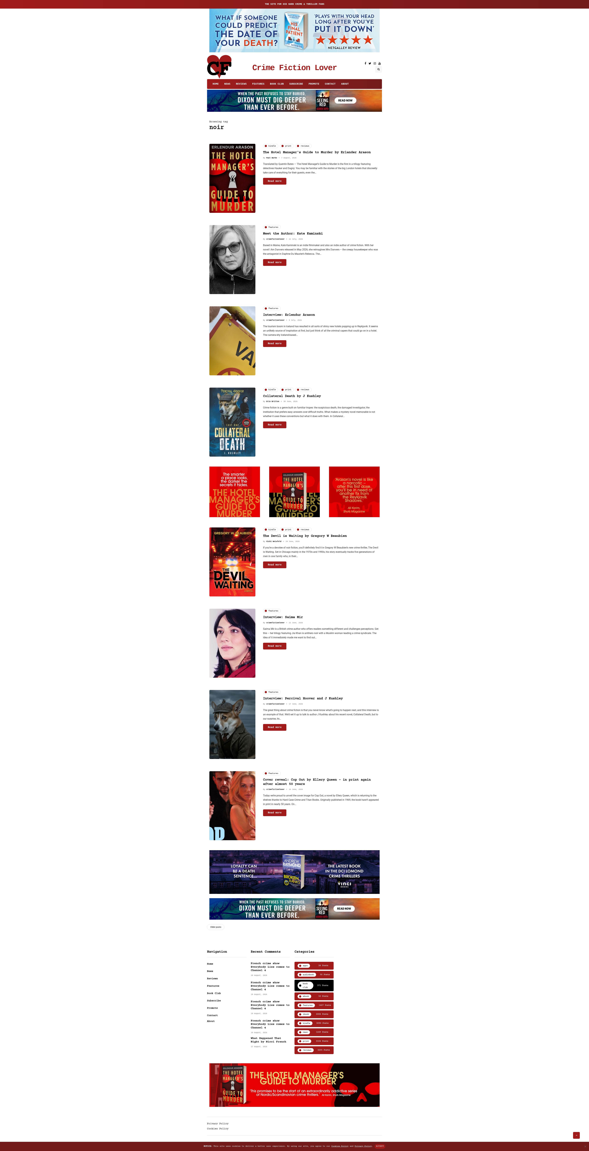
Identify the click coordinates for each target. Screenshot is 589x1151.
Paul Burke (271, 158)
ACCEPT (380, 1146)
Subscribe (296, 84)
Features (258, 84)
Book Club (277, 84)
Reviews (241, 84)
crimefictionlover (275, 239)
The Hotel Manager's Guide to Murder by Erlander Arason (317, 152)
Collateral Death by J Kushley (292, 396)
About (345, 84)
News (227, 84)
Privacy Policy (218, 1123)
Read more (275, 181)
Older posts (215, 927)
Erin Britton (272, 401)
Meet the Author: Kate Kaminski (293, 234)
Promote (314, 84)
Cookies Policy (218, 1128)
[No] (585, 1146)
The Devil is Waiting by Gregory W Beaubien (305, 536)
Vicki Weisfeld (273, 541)
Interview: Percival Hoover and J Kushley (303, 699)
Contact (330, 84)
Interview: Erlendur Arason (289, 315)
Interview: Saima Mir (283, 617)
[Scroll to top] (576, 1135)
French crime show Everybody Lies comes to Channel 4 (270, 967)
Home (216, 84)
